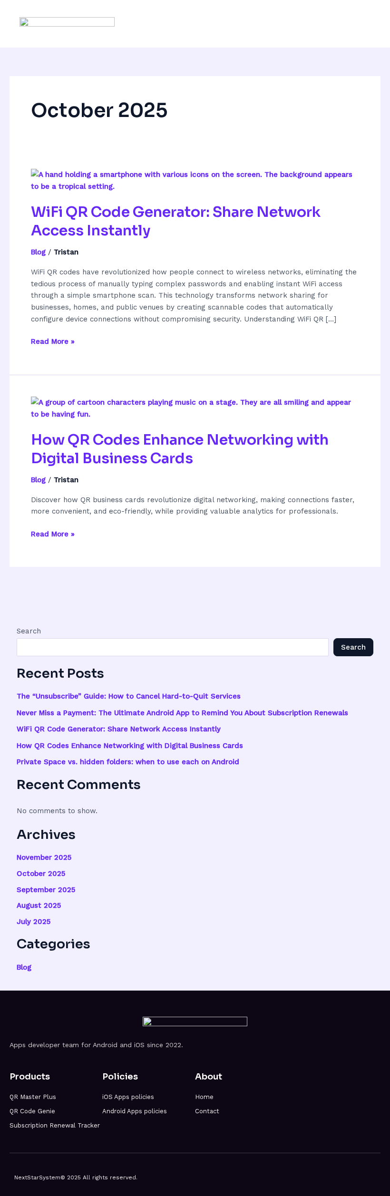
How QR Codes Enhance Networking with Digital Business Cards (180, 449)
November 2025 (44, 857)
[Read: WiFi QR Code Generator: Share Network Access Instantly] (195, 180)
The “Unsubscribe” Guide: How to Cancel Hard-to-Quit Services (129, 696)
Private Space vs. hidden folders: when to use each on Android (128, 762)
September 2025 (46, 889)
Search (29, 631)
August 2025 (39, 905)
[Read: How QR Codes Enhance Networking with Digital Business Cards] (195, 407)
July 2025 (33, 921)
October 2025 (41, 873)
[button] (364, 24)
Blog (38, 252)
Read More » (53, 341)
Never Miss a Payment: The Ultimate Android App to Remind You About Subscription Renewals (182, 713)
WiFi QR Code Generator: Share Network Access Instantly (119, 729)
